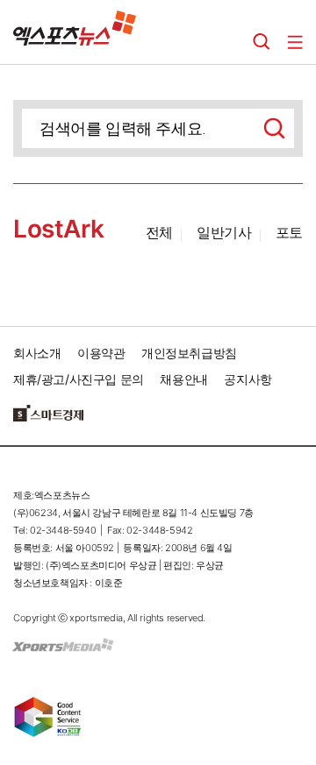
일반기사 (224, 232)
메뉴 (295, 42)
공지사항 (247, 379)
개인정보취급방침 (189, 352)
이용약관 (101, 352)
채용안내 (183, 379)
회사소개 (37, 352)
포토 (289, 232)
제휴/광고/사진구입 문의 (78, 379)
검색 (261, 42)
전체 (159, 232)
